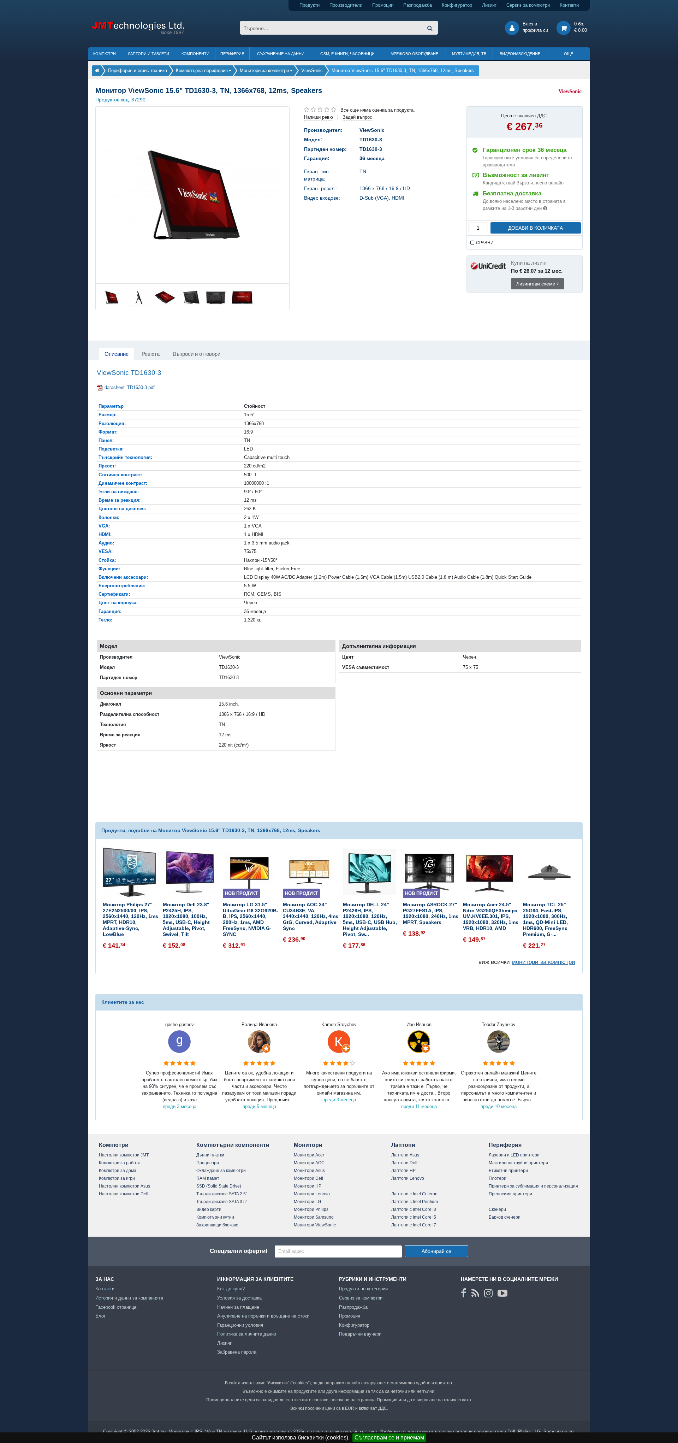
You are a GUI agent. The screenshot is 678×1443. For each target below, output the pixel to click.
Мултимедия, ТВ (469, 54)
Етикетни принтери (508, 1170)
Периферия (232, 54)
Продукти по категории (363, 1288)
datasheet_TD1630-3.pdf (130, 387)
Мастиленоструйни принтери (518, 1162)
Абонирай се (436, 1251)
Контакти (569, 5)
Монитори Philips (311, 1209)
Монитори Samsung (314, 1217)
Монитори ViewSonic (315, 1225)
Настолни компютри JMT (124, 1155)
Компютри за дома (117, 1170)
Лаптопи (403, 1145)
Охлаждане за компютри (221, 1170)
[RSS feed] (475, 1293)
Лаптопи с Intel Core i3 (413, 1209)
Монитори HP (307, 1186)
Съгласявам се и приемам (389, 1438)
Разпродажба (417, 5)
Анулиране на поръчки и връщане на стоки (263, 1316)
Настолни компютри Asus (124, 1186)
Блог (100, 1316)
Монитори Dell (308, 1178)
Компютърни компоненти (232, 1145)
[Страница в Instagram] (488, 1293)
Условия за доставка (239, 1298)
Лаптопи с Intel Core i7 (413, 1225)
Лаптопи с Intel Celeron (414, 1193)
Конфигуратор (457, 5)
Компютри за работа (120, 1162)
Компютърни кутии (215, 1217)
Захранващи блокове (217, 1225)
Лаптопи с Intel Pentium (414, 1201)
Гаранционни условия (240, 1325)
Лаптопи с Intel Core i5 (413, 1217)
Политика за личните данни (246, 1334)
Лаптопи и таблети (148, 54)
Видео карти (208, 1209)
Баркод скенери (505, 1217)
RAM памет (207, 1178)
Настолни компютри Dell (123, 1193)
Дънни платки (210, 1155)
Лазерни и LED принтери (514, 1155)
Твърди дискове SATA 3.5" (221, 1201)
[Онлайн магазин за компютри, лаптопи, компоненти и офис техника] (138, 33)
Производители (345, 5)
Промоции (382, 5)
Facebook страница (115, 1307)
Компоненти (195, 54)
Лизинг (489, 5)
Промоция (349, 1316)
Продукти (309, 5)
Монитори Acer (309, 1155)
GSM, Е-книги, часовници (347, 54)
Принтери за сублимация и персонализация (533, 1186)
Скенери (497, 1209)
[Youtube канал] (502, 1293)
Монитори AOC (309, 1162)
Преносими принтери (510, 1193)
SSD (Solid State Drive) (218, 1186)
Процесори (207, 1162)
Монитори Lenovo (312, 1193)
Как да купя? (231, 1288)
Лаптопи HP (403, 1170)
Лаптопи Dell (404, 1162)
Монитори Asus (309, 1170)
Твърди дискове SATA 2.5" (221, 1193)
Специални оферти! (239, 1251)
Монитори (308, 1145)
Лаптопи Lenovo (407, 1178)
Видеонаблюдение (520, 54)
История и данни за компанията (129, 1298)
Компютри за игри (117, 1178)
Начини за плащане (238, 1307)
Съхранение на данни (280, 54)
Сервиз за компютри (528, 5)
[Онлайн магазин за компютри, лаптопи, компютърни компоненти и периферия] (97, 70)
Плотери (497, 1178)
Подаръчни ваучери (360, 1334)
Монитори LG (307, 1201)
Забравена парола (236, 1352)
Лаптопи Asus (405, 1155)
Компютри (104, 54)
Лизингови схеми (536, 284)
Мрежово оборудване (414, 54)
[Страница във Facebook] (463, 1293)
